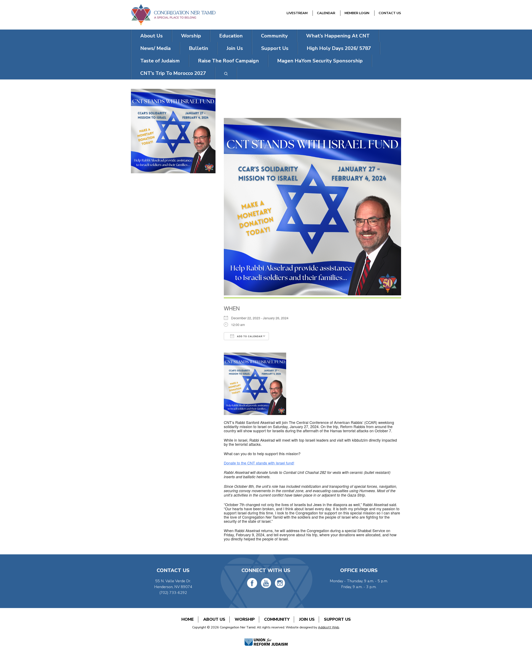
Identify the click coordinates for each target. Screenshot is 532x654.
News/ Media (155, 48)
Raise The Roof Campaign (228, 60)
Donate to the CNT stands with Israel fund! (259, 463)
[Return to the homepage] (173, 14)
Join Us (235, 48)
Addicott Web (328, 627)
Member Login (357, 13)
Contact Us (390, 13)
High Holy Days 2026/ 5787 (339, 48)
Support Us (274, 48)
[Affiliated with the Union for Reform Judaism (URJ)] (266, 638)
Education (231, 35)
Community (274, 35)
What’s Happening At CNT (338, 35)
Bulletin (198, 48)
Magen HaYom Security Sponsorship (320, 60)
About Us (151, 35)
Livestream (297, 13)
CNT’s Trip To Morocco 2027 (173, 73)
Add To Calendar (249, 336)
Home (187, 619)
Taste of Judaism (160, 60)
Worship (191, 35)
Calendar (326, 13)
